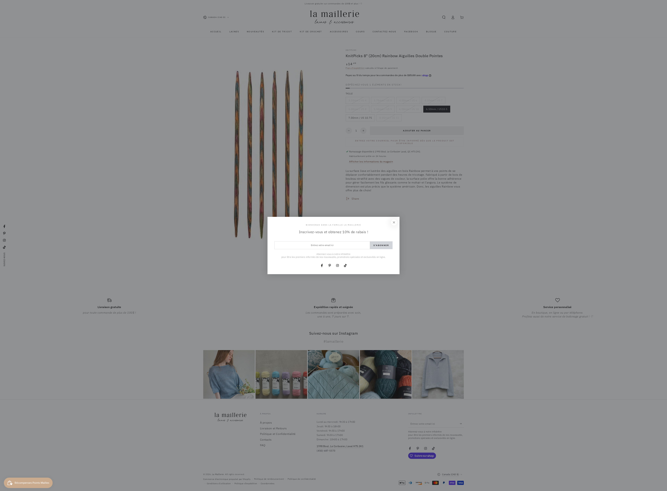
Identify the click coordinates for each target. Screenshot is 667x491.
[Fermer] (394, 222)
